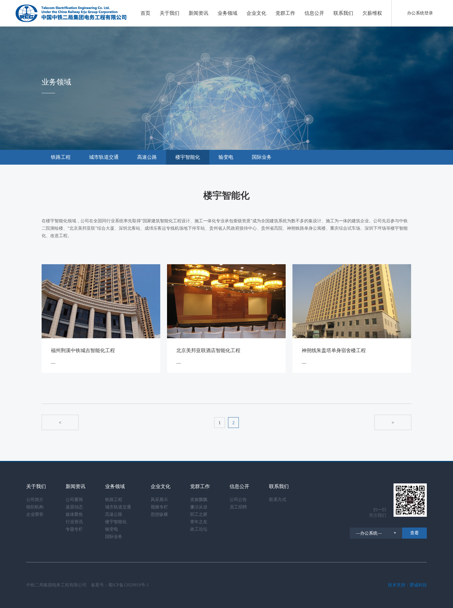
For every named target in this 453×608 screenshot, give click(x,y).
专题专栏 (74, 529)
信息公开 (314, 13)
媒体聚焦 (74, 514)
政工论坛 (198, 529)
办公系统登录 (420, 13)
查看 (414, 533)
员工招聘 (238, 507)
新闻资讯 (198, 13)
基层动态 (74, 507)
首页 (145, 13)
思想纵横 (159, 514)
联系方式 (277, 499)
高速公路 (147, 157)
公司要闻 (74, 499)
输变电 (225, 157)
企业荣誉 (34, 514)
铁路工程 (61, 157)
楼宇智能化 (187, 157)
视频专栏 (159, 507)
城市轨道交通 (104, 157)
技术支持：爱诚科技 (407, 585)
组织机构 (34, 507)
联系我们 (343, 13)
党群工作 (285, 13)
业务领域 (227, 13)
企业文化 (256, 13)
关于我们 (169, 13)
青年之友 (198, 522)
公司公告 (238, 499)
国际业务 (261, 157)
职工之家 (198, 514)
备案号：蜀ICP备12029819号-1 (120, 585)
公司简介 (34, 499)
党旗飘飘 (198, 499)
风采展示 (159, 499)
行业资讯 (74, 522)
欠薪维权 (372, 13)
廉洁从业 (198, 507)
